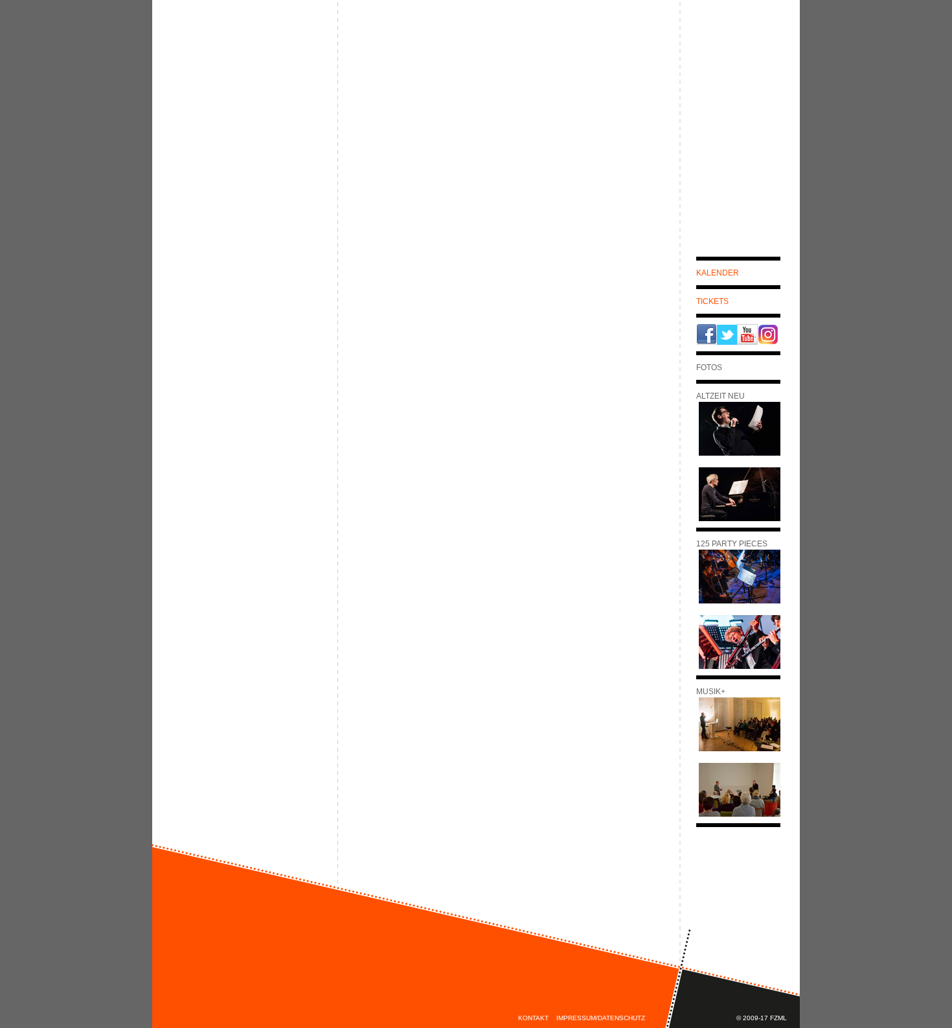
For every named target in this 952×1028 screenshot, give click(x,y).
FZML (765, 125)
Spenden (753, 144)
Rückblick (379, 108)
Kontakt (533, 1018)
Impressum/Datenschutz (600, 1018)
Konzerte (464, 62)
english (768, 12)
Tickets (712, 301)
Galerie (755, 86)
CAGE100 (375, 96)
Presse (757, 105)
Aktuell (754, 66)
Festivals (390, 62)
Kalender (717, 272)
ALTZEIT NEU (381, 85)
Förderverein (551, 62)
